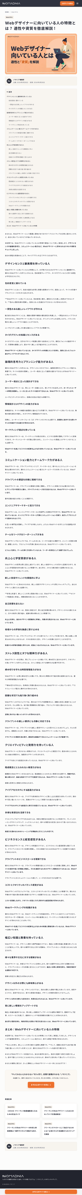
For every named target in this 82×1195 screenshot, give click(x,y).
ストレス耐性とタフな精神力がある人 (18, 161)
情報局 (7, 12)
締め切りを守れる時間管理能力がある (21, 165)
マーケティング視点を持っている (19, 125)
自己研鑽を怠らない (15, 153)
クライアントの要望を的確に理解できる (21, 133)
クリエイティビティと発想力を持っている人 (20, 177)
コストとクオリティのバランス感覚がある (22, 202)
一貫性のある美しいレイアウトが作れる (21, 105)
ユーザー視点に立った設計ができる (20, 117)
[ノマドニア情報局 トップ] (11, 3)
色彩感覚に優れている (16, 101)
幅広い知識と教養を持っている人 (17, 210)
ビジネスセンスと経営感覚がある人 (18, 193)
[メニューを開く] (77, 3)
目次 (10, 92)
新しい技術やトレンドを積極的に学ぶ (20, 149)
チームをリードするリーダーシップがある (22, 141)
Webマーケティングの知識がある (19, 206)
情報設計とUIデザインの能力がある (20, 121)
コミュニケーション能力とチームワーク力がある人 (23, 129)
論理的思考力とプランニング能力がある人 (20, 113)
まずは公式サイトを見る (41, 1085)
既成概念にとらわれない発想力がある (21, 181)
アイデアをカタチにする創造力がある (21, 185)
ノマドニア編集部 (18, 80)
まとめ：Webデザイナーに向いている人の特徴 (22, 226)
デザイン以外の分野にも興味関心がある (22, 218)
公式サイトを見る (67, 3)
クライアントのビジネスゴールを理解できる (22, 197)
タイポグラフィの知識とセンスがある (20, 109)
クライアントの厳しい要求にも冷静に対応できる (24, 173)
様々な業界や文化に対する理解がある (21, 214)
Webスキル (14, 12)
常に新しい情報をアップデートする (20, 222)
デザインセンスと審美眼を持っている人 (19, 96)
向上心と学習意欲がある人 (15, 145)
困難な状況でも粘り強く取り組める (20, 169)
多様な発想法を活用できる (17, 189)
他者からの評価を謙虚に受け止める (20, 157)
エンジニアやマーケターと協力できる (21, 137)
